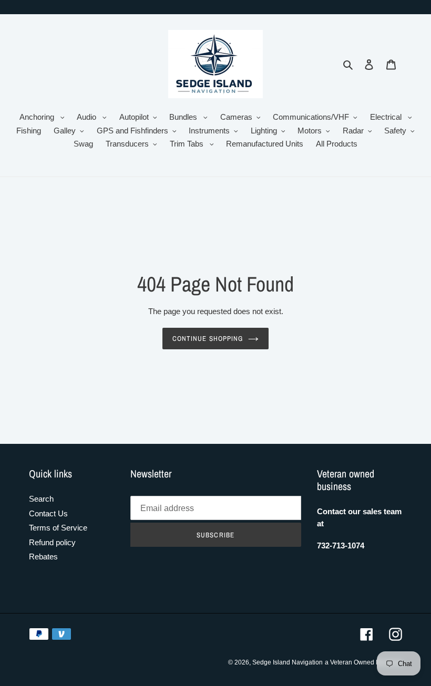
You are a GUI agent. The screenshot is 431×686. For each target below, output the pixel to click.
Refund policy (52, 542)
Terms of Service (58, 527)
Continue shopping (207, 338)
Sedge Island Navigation (287, 662)
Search (41, 498)
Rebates (43, 556)
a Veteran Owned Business (363, 662)
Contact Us (48, 513)
